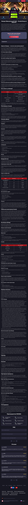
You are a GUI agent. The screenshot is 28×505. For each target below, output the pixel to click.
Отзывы (24, 485)
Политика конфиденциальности (19, 491)
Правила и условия (10, 491)
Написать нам (4, 491)
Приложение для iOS (5, 494)
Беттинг (14, 485)
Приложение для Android (13, 494)
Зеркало (3, 485)
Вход (6, 485)
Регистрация (10, 485)
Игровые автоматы (19, 485)
